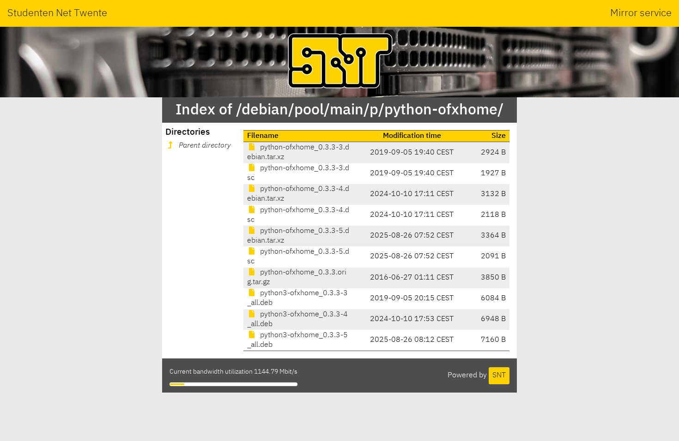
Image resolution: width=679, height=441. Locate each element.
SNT (499, 375)
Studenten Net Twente (57, 13)
